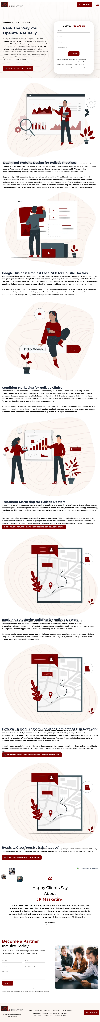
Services (47, 1010)
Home (30, 1010)
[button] (7, 915)
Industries (56, 1010)
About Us (38, 1010)
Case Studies (67, 1010)
